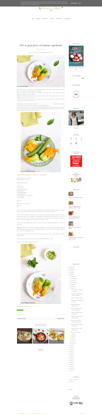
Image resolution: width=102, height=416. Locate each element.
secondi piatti (71, 381)
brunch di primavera (34, 306)
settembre (73, 282)
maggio (72, 336)
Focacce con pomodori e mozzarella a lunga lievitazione (76, 238)
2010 (71, 366)
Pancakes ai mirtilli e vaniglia (77, 298)
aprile (72, 337)
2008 (71, 370)
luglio (72, 286)
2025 (71, 269)
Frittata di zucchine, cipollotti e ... (55, 342)
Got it (79, 3)
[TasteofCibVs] (76, 166)
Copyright (71, 389)
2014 (71, 358)
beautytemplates (28, 413)
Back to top (81, 413)
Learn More (74, 3)
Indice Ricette (45, 18)
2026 (71, 267)
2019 (71, 349)
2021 (71, 345)
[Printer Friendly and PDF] (20, 310)
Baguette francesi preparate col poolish (75, 228)
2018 (71, 351)
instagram (76, 140)
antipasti (70, 379)
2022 (71, 274)
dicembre (73, 276)
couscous (41, 42)
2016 (71, 355)
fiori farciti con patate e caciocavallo (45, 103)
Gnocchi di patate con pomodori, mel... (23, 342)
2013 (71, 360)
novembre (73, 278)
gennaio (72, 343)
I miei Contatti (58, 18)
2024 (71, 271)
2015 (71, 357)
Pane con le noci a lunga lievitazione (76, 197)
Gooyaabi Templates (43, 413)
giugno (72, 288)
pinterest (81, 140)
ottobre (72, 280)
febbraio (73, 341)
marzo (72, 339)
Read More (76, 128)
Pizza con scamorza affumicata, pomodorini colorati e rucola (75, 207)
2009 (71, 368)
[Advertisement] (51, 29)
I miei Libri (52, 18)
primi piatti (76, 379)
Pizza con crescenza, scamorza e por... (39, 342)
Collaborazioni (67, 18)
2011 (71, 364)
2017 (71, 353)
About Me (38, 18)
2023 (71, 272)
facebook (71, 140)
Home (33, 18)
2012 (71, 362)
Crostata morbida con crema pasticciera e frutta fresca (74, 217)
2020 (71, 347)
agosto (72, 284)
